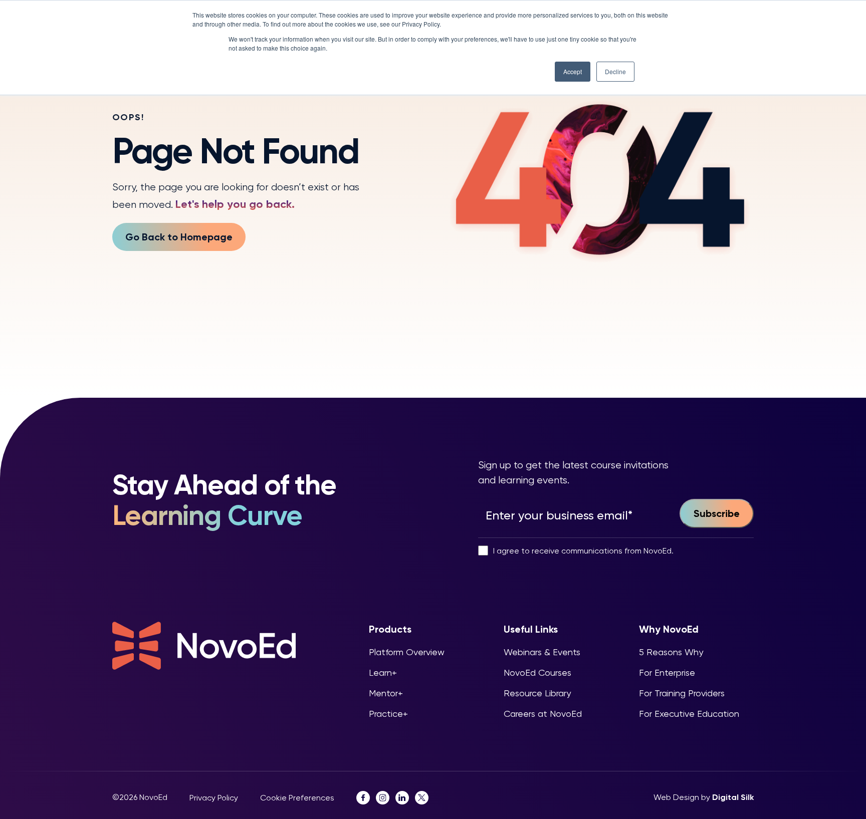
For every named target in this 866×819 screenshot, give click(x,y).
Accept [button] (572, 71)
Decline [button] (615, 71)
